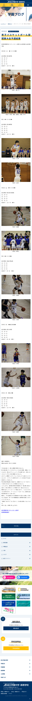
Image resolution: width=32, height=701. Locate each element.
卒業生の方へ (24, 691)
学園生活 (3, 663)
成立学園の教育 (4, 660)
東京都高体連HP (5, 512)
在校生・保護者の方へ (15, 691)
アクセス (10, 693)
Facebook (24, 577)
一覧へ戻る (16, 526)
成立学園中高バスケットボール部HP (10, 510)
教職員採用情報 (4, 693)
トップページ (3, 23)
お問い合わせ (20, 5)
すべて (4, 538)
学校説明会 (12, 5)
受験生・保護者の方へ (5, 691)
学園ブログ (10, 23)
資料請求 (4, 5)
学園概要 (3, 667)
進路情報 (3, 670)
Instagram (10, 577)
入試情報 (3, 674)
